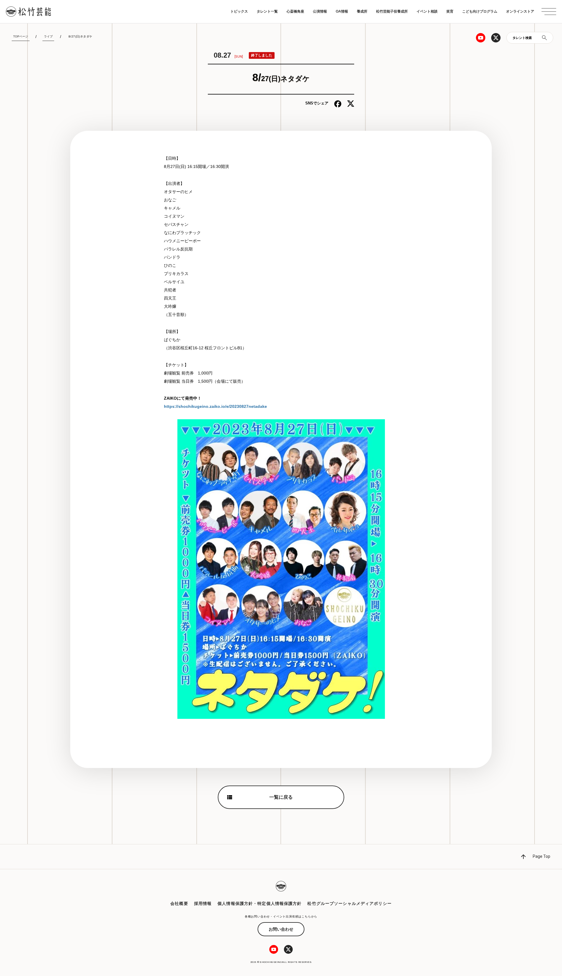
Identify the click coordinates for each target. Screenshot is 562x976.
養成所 (362, 11)
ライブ (48, 36)
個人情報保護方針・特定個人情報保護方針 (259, 903)
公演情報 (320, 11)
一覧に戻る (281, 797)
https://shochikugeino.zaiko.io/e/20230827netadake (215, 406)
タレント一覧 (267, 11)
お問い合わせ (281, 929)
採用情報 (203, 903)
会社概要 (179, 903)
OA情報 (342, 11)
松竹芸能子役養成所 (392, 11)
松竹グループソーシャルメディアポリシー (349, 903)
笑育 (449, 11)
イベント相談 (427, 11)
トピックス (239, 11)
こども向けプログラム (479, 11)
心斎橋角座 (295, 11)
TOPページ (20, 36)
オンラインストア (520, 11)
